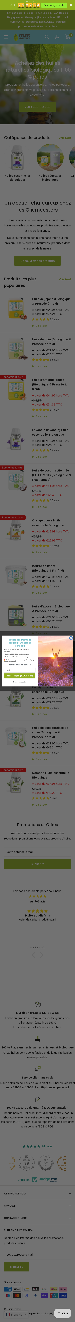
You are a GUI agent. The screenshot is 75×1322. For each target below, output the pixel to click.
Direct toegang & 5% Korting (19, 676)
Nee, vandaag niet (19, 682)
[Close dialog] (70, 638)
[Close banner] (71, 5)
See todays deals (54, 5)
